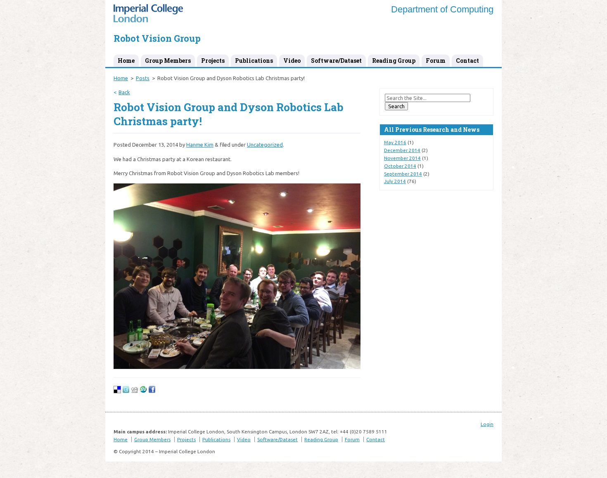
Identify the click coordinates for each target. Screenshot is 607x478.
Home (126, 60)
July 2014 (395, 181)
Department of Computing (442, 9)
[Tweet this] (126, 391)
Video (292, 60)
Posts (142, 78)
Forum (436, 60)
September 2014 (403, 173)
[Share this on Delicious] (117, 391)
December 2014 (402, 150)
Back (124, 92)
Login (487, 424)
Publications (254, 60)
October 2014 (400, 166)
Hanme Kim (199, 144)
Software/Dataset (336, 60)
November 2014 (402, 158)
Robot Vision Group (157, 38)
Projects (213, 60)
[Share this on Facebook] (152, 391)
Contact (467, 60)
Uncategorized (265, 144)
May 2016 (395, 142)
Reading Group (393, 60)
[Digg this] (134, 391)
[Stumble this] (143, 391)
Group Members (168, 60)
